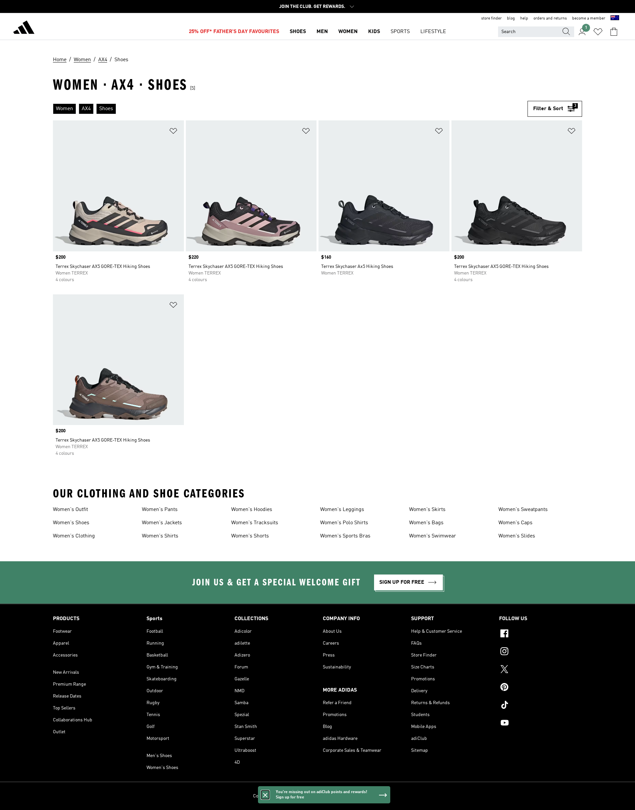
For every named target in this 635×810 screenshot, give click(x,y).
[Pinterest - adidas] (540, 688)
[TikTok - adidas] (540, 706)
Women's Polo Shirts (344, 523)
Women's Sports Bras (345, 536)
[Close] (265, 794)
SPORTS (400, 31)
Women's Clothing (74, 536)
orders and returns (550, 19)
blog (511, 19)
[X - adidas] (540, 670)
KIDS (374, 31)
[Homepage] (23, 28)
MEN (322, 31)
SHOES (298, 31)
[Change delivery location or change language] (615, 18)
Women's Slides (516, 536)
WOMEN (348, 31)
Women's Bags (426, 523)
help (524, 19)
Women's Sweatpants (523, 509)
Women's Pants (160, 509)
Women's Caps (515, 523)
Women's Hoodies (251, 509)
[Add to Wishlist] (173, 132)
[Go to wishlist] (598, 32)
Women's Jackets (162, 523)
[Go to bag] (614, 32)
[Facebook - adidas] (540, 634)
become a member (588, 19)
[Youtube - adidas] (540, 724)
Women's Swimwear (432, 536)
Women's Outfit (70, 509)
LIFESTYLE (433, 31)
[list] (290, 109)
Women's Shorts (250, 536)
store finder (491, 19)
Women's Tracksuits (254, 523)
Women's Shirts (160, 536)
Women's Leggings (342, 509)
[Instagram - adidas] (540, 652)
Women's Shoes (71, 523)
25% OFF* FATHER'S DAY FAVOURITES (234, 31)
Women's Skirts (427, 509)
